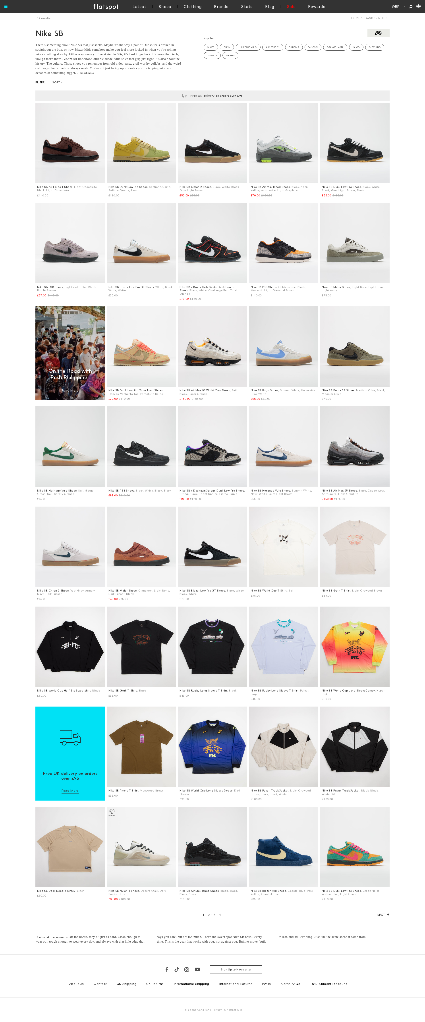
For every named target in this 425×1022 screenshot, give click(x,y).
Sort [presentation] (56, 82)
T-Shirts (212, 55)
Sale (291, 6)
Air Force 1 (273, 47)
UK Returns (155, 984)
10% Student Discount (328, 984)
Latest (139, 6)
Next (381, 914)
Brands (221, 6)
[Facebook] (167, 969)
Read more (87, 73)
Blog (269, 6)
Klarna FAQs (290, 984)
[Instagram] (186, 969)
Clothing (193, 6)
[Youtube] (198, 969)
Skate (247, 6)
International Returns (236, 984)
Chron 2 (294, 47)
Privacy (217, 1009)
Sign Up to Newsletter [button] (236, 969)
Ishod (356, 47)
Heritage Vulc (248, 47)
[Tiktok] (176, 969)
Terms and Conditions (197, 1009)
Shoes (164, 6)
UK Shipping (127, 984)
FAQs (266, 984)
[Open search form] (410, 6)
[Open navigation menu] (6, 6)
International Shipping (191, 984)
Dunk (227, 47)
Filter (40, 82)
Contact (100, 984)
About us (76, 984)
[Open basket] (418, 6)
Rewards (317, 6)
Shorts (230, 55)
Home (355, 18)
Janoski (313, 47)
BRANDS (369, 18)
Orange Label (335, 47)
